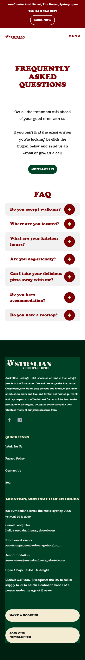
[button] (74, 36)
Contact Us (13, 470)
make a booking (23, 615)
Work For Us (13, 446)
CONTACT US (42, 169)
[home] (13, 36)
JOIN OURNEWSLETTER (20, 635)
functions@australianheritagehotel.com (33, 545)
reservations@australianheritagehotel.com (35, 560)
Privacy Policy (15, 458)
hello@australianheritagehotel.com (30, 530)
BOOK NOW (42, 20)
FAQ (8, 483)
